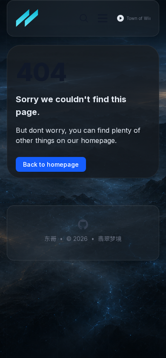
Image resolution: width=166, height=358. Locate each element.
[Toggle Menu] (102, 18)
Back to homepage (51, 164)
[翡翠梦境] (30, 18)
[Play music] (120, 18)
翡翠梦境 (110, 238)
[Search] (84, 18)
